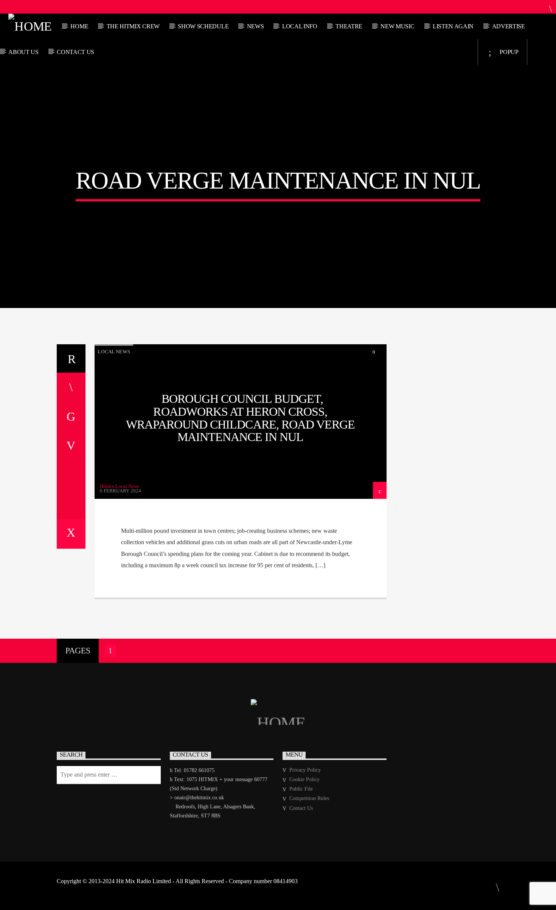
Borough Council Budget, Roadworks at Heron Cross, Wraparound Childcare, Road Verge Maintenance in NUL (240, 418)
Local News (114, 351)
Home (79, 26)
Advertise (508, 26)
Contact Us (75, 52)
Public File (301, 789)
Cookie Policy (304, 779)
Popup (509, 52)
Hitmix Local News (119, 486)
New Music (397, 26)
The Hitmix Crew (133, 26)
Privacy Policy (305, 770)
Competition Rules (309, 798)
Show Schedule (203, 26)
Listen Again (453, 26)
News (255, 26)
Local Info (299, 26)
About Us (23, 52)
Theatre (348, 26)
